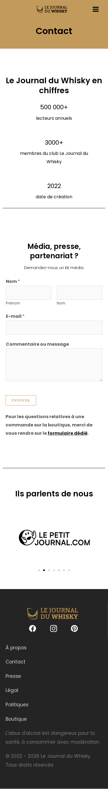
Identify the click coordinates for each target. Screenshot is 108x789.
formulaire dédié (68, 433)
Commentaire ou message (37, 344)
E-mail (15, 316)
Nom (13, 281)
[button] (39, 570)
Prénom (13, 303)
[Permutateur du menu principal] (95, 9)
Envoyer (21, 400)
